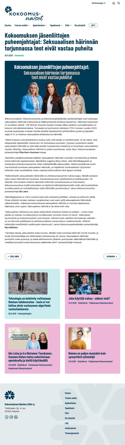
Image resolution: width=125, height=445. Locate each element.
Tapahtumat (55, 25)
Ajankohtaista (39, 25)
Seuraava (111, 256)
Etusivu (8, 25)
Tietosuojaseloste (72, 433)
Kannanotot (19, 55)
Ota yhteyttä (80, 25)
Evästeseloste (70, 428)
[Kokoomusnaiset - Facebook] (7, 417)
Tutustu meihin (21, 25)
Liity (93, 25)
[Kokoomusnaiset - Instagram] (11, 417)
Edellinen (14, 256)
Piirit (67, 25)
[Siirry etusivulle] (24, 13)
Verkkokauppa (97, 3)
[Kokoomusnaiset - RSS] (16, 417)
